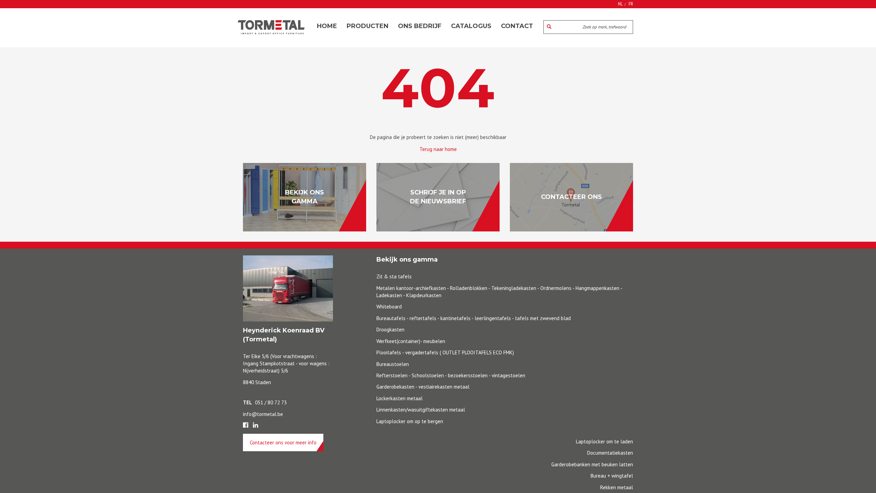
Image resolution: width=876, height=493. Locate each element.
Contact (517, 26)
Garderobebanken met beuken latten (592, 464)
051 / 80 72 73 (271, 402)
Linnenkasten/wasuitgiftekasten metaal (420, 409)
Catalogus (471, 26)
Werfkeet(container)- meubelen (410, 341)
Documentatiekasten (610, 453)
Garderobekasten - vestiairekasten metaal (422, 386)
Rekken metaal (616, 487)
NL (620, 4)
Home (327, 26)
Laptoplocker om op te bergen (409, 421)
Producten (367, 26)
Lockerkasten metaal (399, 398)
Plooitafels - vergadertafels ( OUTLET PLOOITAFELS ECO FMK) (445, 352)
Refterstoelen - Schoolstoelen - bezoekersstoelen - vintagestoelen (450, 375)
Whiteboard (389, 306)
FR (631, 4)
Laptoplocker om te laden (604, 441)
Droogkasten (390, 329)
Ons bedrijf (419, 26)
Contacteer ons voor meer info (283, 442)
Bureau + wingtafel (612, 475)
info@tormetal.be (263, 414)
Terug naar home (438, 149)
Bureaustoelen (392, 364)
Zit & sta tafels (394, 276)
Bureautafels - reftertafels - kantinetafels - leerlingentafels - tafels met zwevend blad (473, 318)
